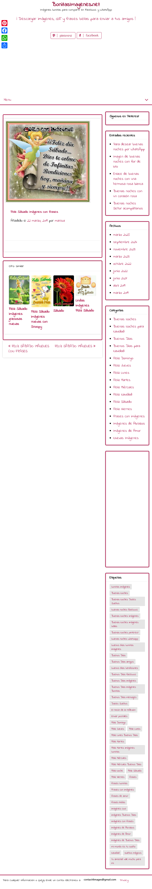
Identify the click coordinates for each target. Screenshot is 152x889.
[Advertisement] (76, 68)
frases (132, 777)
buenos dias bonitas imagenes (122, 647)
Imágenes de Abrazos (129, 423)
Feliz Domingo (123, 358)
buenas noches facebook (124, 610)
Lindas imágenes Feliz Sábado (85, 305)
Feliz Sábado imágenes (74, 346)
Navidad (115, 853)
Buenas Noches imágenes (124, 616)
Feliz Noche (117, 771)
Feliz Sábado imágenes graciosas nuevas (18, 316)
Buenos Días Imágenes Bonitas (123, 689)
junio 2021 (120, 278)
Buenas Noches (124, 319)
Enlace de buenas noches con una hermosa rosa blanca (128, 179)
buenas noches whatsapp (124, 639)
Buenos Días (123, 338)
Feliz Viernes (122, 409)
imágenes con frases (122, 821)
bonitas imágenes (120, 587)
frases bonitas (119, 783)
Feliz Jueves (122, 365)
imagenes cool (118, 809)
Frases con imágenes (129, 416)
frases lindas (118, 802)
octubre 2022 (122, 263)
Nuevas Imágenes (126, 438)
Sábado (58, 310)
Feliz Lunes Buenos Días (124, 735)
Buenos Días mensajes (123, 697)
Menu (7, 99)
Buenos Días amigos (122, 662)
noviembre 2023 (124, 249)
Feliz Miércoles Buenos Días (126, 764)
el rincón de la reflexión (123, 710)
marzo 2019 (120, 292)
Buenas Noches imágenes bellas (124, 624)
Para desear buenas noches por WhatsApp (129, 147)
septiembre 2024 (125, 242)
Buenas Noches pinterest (124, 633)
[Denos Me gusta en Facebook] (89, 38)
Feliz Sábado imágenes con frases (28, 349)
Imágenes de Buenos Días (125, 840)
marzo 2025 (121, 234)
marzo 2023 (121, 256)
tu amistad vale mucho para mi (126, 861)
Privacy (124, 880)
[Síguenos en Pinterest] (64, 38)
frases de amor (119, 796)
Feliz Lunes (121, 372)
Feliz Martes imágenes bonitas (123, 750)
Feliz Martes (121, 380)
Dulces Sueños (119, 704)
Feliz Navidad (122, 394)
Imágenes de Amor (127, 430)
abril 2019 (119, 285)
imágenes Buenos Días (123, 815)
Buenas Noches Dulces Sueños (123, 601)
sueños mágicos (133, 853)
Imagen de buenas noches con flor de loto (127, 161)
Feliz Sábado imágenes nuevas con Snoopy (40, 319)
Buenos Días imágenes (123, 681)
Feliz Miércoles (123, 387)
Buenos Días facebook (123, 674)
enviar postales (119, 716)
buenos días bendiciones (124, 668)
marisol (60, 220)
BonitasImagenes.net (76, 5)
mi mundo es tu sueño (123, 847)
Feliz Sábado (122, 401)
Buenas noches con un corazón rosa (127, 194)
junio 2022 (120, 271)
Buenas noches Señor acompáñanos (128, 206)
